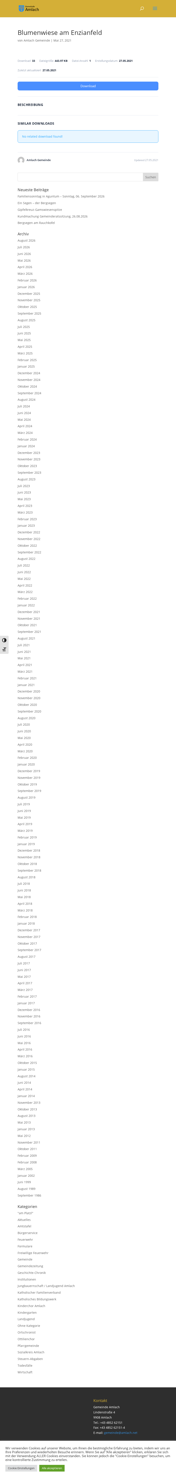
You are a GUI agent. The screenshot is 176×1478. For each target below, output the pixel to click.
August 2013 (26, 1116)
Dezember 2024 (29, 373)
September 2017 (29, 950)
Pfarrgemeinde (28, 1346)
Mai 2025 (24, 340)
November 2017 (29, 937)
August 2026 (26, 240)
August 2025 (26, 320)
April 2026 (25, 267)
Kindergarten (27, 1312)
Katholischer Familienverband (39, 1292)
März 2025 (25, 353)
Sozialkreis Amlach (31, 1352)
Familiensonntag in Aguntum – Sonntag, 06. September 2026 (61, 196)
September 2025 (29, 313)
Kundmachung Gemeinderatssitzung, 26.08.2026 (53, 216)
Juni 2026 (24, 254)
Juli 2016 (24, 1030)
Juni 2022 (24, 572)
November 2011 (29, 1142)
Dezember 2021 (29, 612)
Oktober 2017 (27, 943)
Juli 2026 (24, 247)
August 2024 (26, 399)
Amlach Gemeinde (37, 40)
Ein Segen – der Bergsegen (37, 203)
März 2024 (25, 433)
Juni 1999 (24, 1182)
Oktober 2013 (27, 1109)
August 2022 (26, 559)
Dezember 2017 (29, 930)
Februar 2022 (27, 598)
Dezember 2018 (29, 850)
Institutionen (27, 1279)
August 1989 (26, 1189)
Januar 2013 (26, 1129)
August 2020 (26, 718)
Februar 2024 (27, 439)
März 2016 (25, 1056)
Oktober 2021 (27, 625)
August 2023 (26, 479)
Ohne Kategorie (29, 1326)
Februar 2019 (27, 837)
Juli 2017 (24, 963)
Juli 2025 (24, 327)
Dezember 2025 (29, 294)
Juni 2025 (24, 333)
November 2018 (29, 857)
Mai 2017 (24, 977)
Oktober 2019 (27, 784)
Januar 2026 (26, 287)
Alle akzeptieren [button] (52, 1468)
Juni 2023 (24, 492)
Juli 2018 (24, 884)
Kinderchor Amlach (31, 1306)
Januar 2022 (26, 605)
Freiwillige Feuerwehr (33, 1253)
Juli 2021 (24, 645)
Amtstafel (24, 1226)
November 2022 (29, 539)
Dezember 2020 (29, 691)
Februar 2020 (27, 758)
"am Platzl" (25, 1213)
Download (88, 86)
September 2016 (29, 1023)
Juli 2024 (24, 406)
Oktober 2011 (27, 1149)
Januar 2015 (26, 1069)
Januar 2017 (26, 1003)
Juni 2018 (24, 890)
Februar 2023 (27, 519)
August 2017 (26, 957)
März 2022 (25, 592)
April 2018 (25, 904)
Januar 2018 (26, 923)
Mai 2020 (24, 738)
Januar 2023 (26, 525)
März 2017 (25, 990)
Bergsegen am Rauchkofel (36, 223)
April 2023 (25, 506)
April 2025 (25, 347)
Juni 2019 (24, 811)
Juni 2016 (24, 1036)
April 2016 (25, 1049)
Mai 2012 (24, 1136)
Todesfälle (25, 1365)
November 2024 (29, 380)
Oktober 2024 (27, 386)
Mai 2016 (24, 1043)
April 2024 (25, 426)
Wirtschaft (25, 1372)
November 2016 (29, 1016)
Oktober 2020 (27, 705)
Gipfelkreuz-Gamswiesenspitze (40, 210)
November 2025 (29, 300)
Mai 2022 (24, 579)
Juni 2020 (24, 731)
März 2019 (25, 831)
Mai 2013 (24, 1122)
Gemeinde (25, 1259)
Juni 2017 (24, 970)
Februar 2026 (27, 280)
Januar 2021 (26, 685)
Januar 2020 (26, 764)
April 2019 (25, 824)
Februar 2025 (27, 360)
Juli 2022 (24, 565)
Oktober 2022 (27, 545)
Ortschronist (27, 1332)
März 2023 (25, 512)
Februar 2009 (27, 1156)
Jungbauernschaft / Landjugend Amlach (46, 1286)
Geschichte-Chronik (32, 1273)
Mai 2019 (24, 817)
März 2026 (25, 274)
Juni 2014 (24, 1083)
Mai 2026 (24, 260)
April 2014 (25, 1089)
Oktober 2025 (27, 307)
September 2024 (29, 393)
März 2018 (25, 910)
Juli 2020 (24, 724)
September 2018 (29, 870)
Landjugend (26, 1319)
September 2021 (29, 632)
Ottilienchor (26, 1339)
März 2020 (25, 751)
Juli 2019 (24, 804)
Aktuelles (24, 1220)
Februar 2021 (27, 678)
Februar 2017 (27, 996)
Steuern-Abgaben (30, 1359)
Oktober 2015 (27, 1063)
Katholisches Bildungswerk (37, 1299)
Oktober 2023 (27, 466)
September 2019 (29, 791)
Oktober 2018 (27, 864)
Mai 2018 (24, 897)
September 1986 (29, 1195)
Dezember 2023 (29, 453)
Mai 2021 (24, 658)
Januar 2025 (26, 366)
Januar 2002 (26, 1176)
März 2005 (25, 1169)
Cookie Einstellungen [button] (21, 1468)
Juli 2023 (24, 486)
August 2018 (26, 877)
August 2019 (26, 797)
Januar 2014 (26, 1096)
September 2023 (29, 472)
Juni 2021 (24, 652)
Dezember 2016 (29, 1010)
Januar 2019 (26, 844)
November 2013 (29, 1103)
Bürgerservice (28, 1233)
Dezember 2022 (29, 532)
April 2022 (25, 585)
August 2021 (26, 638)
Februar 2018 (27, 917)
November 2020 (29, 698)
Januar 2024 (26, 446)
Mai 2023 (24, 499)
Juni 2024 (24, 413)
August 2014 (26, 1076)
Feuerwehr (25, 1239)
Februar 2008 (27, 1162)
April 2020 (25, 744)
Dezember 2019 (29, 771)
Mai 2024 (24, 420)
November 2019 (29, 778)
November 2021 (29, 618)
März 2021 (25, 671)
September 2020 (29, 711)
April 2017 (25, 983)
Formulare (25, 1246)
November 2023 (29, 459)
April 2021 (25, 665)
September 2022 (29, 552)
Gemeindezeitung (30, 1266)
